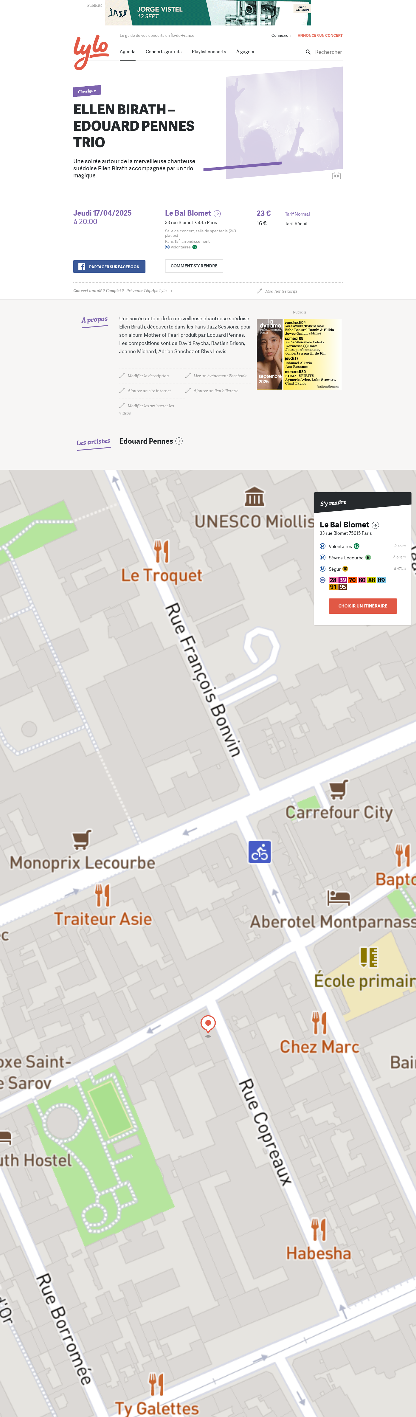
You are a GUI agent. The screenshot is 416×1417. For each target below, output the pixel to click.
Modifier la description (148, 376)
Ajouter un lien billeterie (216, 391)
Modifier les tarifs (281, 291)
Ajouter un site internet (149, 391)
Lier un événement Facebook (220, 376)
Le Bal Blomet (188, 213)
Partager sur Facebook (114, 266)
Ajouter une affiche (311, 176)
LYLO (91, 52)
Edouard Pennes (146, 441)
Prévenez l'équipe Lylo (120, 290)
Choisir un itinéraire (362, 606)
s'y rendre (194, 266)
